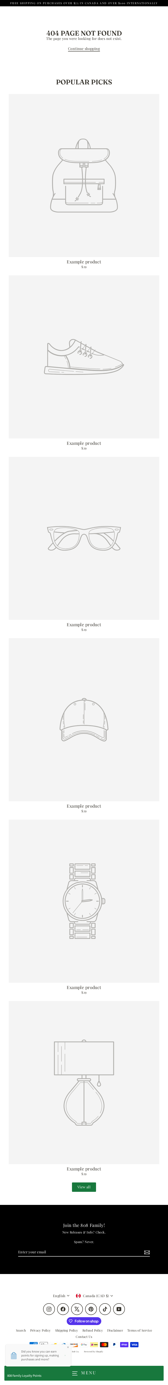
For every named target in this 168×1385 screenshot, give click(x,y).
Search (21, 1330)
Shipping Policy (66, 1330)
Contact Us (84, 1336)
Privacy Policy (40, 1330)
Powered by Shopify (93, 1351)
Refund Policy (92, 1330)
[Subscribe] (146, 1252)
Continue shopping (84, 48)
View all (84, 1187)
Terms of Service (139, 1330)
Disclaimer (115, 1330)
